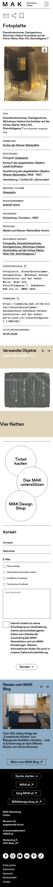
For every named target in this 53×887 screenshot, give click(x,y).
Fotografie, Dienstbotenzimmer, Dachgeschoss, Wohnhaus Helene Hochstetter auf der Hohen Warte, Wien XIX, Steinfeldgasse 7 (24, 249)
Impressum (8, 873)
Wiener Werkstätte (14, 174)
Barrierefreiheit (10, 877)
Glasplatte (9, 192)
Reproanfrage (13, 566)
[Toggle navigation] (46, 4)
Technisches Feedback (17, 584)
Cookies (6, 881)
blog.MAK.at (24, 793)
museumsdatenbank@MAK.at (14, 832)
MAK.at (25, 784)
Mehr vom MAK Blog (25, 762)
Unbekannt (21, 158)
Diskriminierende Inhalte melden (21, 572)
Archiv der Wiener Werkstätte (21, 145)
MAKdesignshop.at (25, 802)
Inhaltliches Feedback (17, 578)
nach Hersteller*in (18, 355)
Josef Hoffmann (13, 166)
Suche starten (24, 776)
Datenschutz (9, 869)
